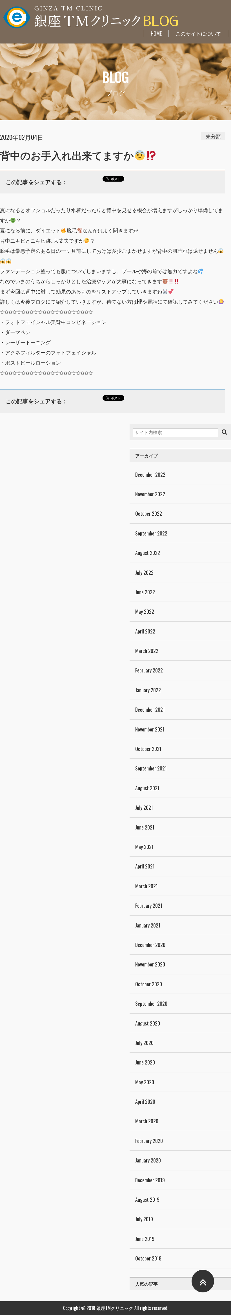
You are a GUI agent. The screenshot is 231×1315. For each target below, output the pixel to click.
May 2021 (144, 846)
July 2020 (144, 1042)
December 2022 (150, 474)
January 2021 (147, 925)
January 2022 (148, 690)
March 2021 (146, 886)
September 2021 (151, 768)
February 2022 (149, 670)
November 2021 (150, 729)
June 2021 (144, 827)
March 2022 (146, 650)
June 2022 (145, 592)
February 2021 (148, 905)
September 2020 (151, 1003)
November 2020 (150, 964)
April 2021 (145, 866)
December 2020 (150, 944)
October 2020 (148, 984)
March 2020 (146, 1121)
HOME (156, 33)
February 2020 (149, 1140)
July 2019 (144, 1219)
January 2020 (148, 1160)
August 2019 (147, 1199)
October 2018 (148, 1258)
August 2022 (147, 552)
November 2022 (150, 494)
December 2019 (150, 1180)
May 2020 (144, 1082)
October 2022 (148, 513)
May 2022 (144, 611)
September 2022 (151, 533)
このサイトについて (198, 33)
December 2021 (150, 709)
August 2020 (147, 1023)
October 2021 (148, 748)
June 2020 (145, 1062)
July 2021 (144, 807)
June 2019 (144, 1238)
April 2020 (145, 1101)
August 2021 (147, 788)
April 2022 (145, 631)
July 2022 (144, 572)
